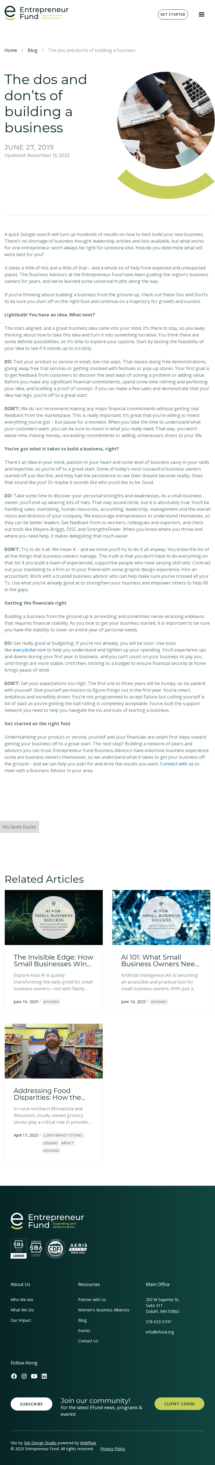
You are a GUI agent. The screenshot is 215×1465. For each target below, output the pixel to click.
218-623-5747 (158, 1321)
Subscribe (31, 1404)
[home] (36, 13)
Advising (51, 1001)
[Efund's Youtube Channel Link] (34, 1376)
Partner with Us (92, 1299)
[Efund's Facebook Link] (14, 1376)
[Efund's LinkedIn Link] (44, 1376)
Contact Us (88, 1341)
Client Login (179, 1403)
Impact (67, 1143)
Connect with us (177, 764)
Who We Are (22, 1299)
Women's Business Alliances (103, 1310)
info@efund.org (160, 1332)
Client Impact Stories (63, 1135)
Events (84, 1330)
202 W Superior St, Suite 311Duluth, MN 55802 (162, 1305)
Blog (33, 50)
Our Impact (21, 1320)
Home (10, 50)
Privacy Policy (113, 1448)
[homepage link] (47, 1221)
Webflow (88, 1442)
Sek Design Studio (40, 1442)
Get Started (173, 14)
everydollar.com (29, 650)
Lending (50, 1143)
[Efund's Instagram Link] (24, 1376)
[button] (202, 14)
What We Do (22, 1310)
